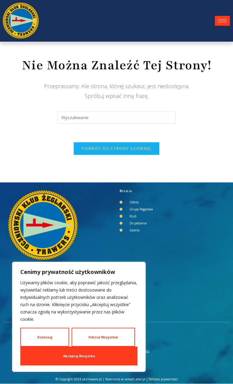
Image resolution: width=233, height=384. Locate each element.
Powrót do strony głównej (116, 148)
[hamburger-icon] (222, 21)
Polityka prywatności (163, 379)
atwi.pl (140, 379)
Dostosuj (44, 337)
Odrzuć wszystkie (103, 337)
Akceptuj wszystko (79, 356)
